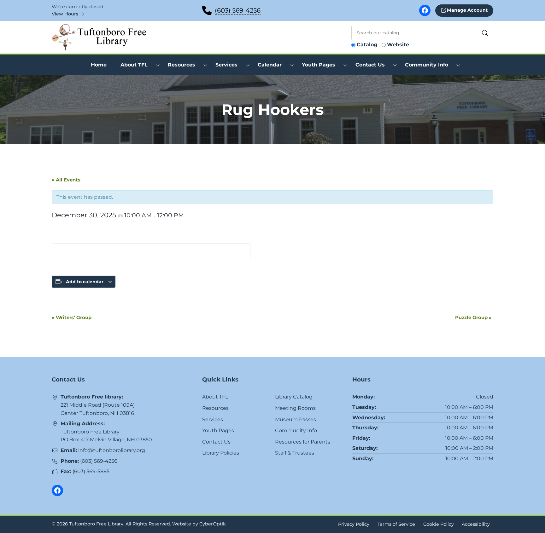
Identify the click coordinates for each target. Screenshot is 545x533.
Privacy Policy (353, 524)
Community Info (296, 430)
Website (398, 45)
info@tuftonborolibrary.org (111, 450)
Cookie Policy (438, 524)
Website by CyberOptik (199, 524)
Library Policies (220, 453)
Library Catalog (294, 397)
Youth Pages (218, 430)
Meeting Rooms (295, 408)
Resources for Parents (302, 442)
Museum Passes (295, 419)
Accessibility (476, 524)
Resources (215, 408)
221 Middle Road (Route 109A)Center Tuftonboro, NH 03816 (98, 409)
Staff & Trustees (294, 453)
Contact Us (216, 442)
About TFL (215, 397)
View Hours (65, 14)
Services (212, 419)
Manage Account (467, 10)
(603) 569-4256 (238, 10)
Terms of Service (396, 524)
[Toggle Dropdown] (157, 65)
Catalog (367, 45)
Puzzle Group (473, 317)
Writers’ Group (71, 317)
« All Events (66, 180)
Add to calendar (84, 281)
